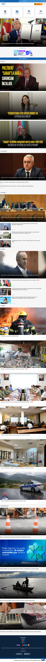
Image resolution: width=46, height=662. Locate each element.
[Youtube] (23, 645)
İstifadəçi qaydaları (19, 658)
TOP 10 (23, 642)
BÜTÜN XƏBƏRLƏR (23, 58)
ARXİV (23, 640)
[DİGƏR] (44, 4)
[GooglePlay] (19, 654)
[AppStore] (27, 654)
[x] (21, 645)
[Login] (44, 1)
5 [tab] (24, 48)
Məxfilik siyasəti (27, 658)
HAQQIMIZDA (23, 637)
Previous (1, 32)
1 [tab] (19, 48)
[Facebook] (17, 645)
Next (44, 32)
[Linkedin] (27, 645)
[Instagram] (19, 645)
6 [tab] (25, 48)
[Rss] (28, 645)
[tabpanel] (23, 32)
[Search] (42, 1)
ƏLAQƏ (23, 639)
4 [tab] (23, 48)
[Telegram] (25, 645)
